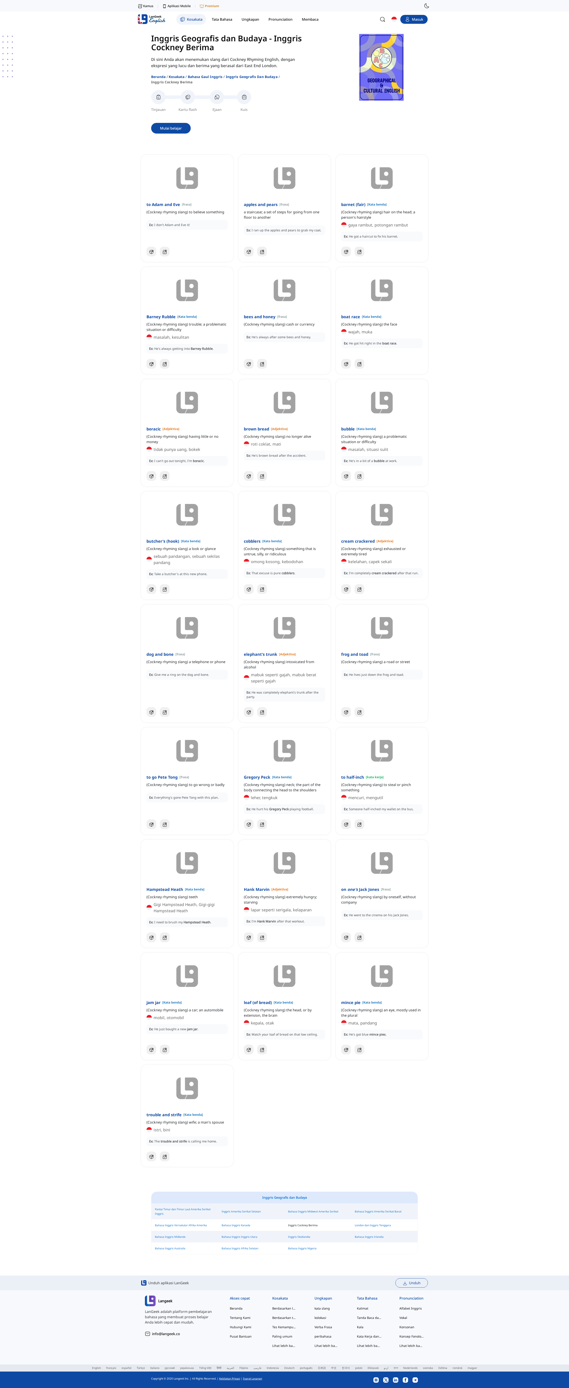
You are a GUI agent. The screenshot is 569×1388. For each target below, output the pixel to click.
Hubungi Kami (240, 1327)
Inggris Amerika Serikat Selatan (241, 1211)
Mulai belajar (171, 128)
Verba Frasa (323, 1327)
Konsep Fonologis (411, 1336)
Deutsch (289, 1368)
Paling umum (282, 1336)
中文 (334, 1368)
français (111, 1368)
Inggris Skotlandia (299, 1237)
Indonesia (273, 1368)
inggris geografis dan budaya (252, 76)
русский (170, 1368)
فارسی (257, 1368)
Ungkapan (323, 1298)
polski (358, 1368)
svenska (428, 1368)
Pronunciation (411, 1298)
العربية (230, 1368)
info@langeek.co (166, 1333)
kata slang (322, 1308)
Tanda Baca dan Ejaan (369, 1318)
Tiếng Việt (205, 1368)
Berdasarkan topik (284, 1318)
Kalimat (362, 1308)
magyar (472, 1368)
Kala (360, 1327)
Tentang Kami (240, 1318)
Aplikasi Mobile (179, 6)
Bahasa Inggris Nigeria (302, 1248)
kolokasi (320, 1318)
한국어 (346, 1368)
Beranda (158, 76)
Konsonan (406, 1327)
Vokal (403, 1318)
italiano (154, 1368)
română (457, 1368)
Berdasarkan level (284, 1308)
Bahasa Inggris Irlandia (369, 1237)
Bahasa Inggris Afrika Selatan (240, 1248)
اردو (386, 1368)
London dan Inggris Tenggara (373, 1225)
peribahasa (323, 1336)
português (306, 1368)
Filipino (243, 1368)
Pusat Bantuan (241, 1336)
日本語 (322, 1368)
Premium (212, 6)
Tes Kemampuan (284, 1327)
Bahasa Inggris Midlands (170, 1237)
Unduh (415, 1282)
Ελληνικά (373, 1368)
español (126, 1368)
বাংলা (396, 1368)
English (96, 1368)
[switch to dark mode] (426, 5)
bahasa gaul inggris (205, 76)
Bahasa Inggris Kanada (236, 1225)
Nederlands (410, 1368)
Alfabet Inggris (410, 1308)
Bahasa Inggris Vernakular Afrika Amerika (181, 1225)
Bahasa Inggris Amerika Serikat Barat (378, 1211)
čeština (442, 1368)
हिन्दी (219, 1368)
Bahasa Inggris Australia (170, 1248)
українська (187, 1368)
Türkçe (141, 1368)
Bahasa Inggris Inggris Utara (239, 1237)
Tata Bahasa (367, 1298)
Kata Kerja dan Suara (369, 1336)
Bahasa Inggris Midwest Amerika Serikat (313, 1211)
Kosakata (176, 76)
